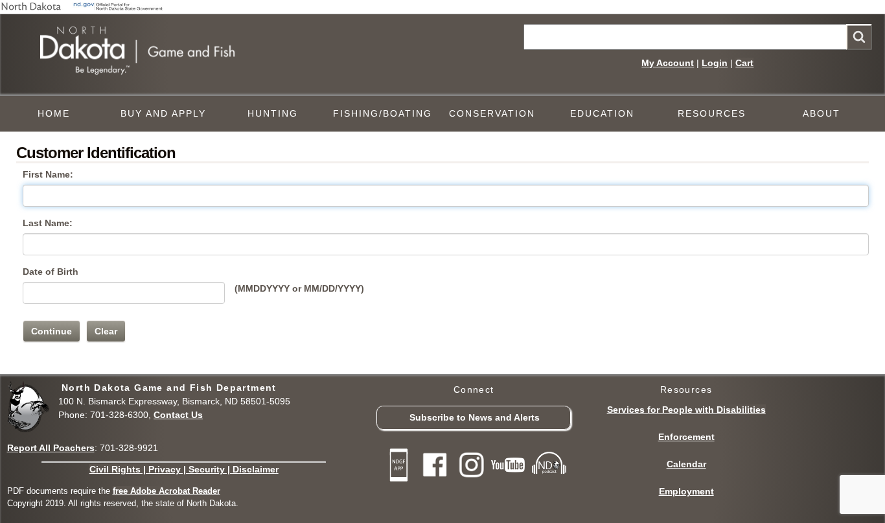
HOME (54, 113)
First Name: (48, 174)
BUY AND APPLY (163, 113)
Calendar (686, 464)
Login (715, 63)
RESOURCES (712, 113)
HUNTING (272, 113)
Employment (686, 491)
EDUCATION (602, 113)
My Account (667, 63)
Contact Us (178, 415)
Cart (744, 63)
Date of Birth (50, 271)
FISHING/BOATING (382, 113)
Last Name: (48, 223)
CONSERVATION (492, 113)
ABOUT (821, 113)
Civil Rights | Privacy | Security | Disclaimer (184, 469)
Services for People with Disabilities (686, 409)
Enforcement (686, 437)
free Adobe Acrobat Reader (166, 491)
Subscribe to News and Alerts (474, 417)
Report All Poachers (51, 448)
